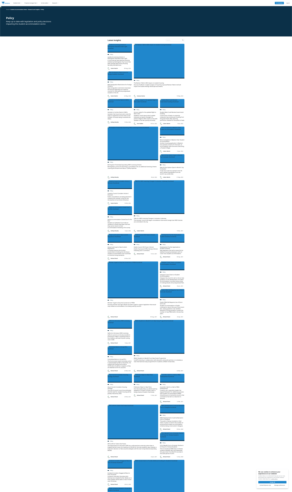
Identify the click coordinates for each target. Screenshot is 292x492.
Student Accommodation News (18, 9)
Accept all (272, 482)
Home (7, 9)
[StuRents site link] (5, 3)
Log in (288, 3)
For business (279, 3)
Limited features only (265, 485)
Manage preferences (279, 485)
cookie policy (274, 479)
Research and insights (34, 9)
